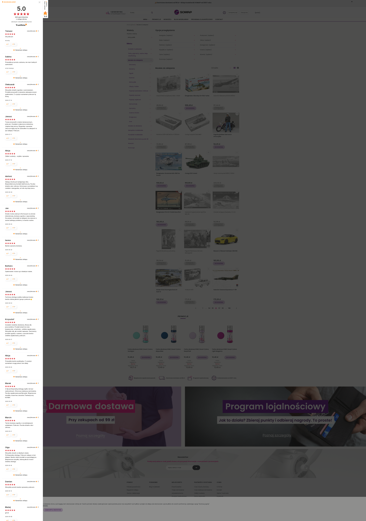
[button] (2, 2)
